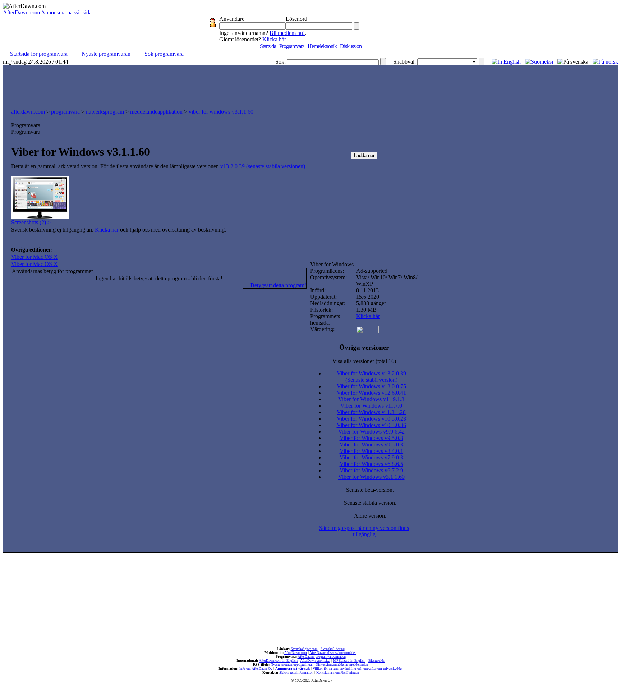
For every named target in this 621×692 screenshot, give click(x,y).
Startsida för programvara (39, 54)
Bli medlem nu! (287, 33)
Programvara (291, 46)
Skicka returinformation (296, 672)
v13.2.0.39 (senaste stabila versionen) (262, 166)
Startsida (268, 46)
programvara (65, 112)
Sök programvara (164, 54)
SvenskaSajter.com (304, 649)
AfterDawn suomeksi (315, 661)
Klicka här (274, 39)
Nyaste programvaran (106, 54)
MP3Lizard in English (349, 661)
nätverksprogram (105, 112)
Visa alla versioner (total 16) (364, 361)
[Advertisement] (310, 85)
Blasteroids (376, 661)
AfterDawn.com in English (278, 661)
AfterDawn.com (21, 12)
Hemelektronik (322, 46)
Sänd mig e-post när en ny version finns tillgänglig (364, 531)
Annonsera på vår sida (66, 12)
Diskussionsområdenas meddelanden (342, 664)
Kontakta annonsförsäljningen (337, 672)
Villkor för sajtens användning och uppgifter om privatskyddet (357, 668)
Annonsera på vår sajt (292, 668)
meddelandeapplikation (156, 112)
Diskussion (351, 46)
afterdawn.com (28, 112)
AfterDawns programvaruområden (322, 657)
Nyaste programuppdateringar (292, 664)
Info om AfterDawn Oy (255, 668)
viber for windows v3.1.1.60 (221, 112)
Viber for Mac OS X (34, 257)
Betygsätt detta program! (277, 285)
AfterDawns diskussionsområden (332, 653)
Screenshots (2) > (31, 222)
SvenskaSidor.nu (333, 649)
